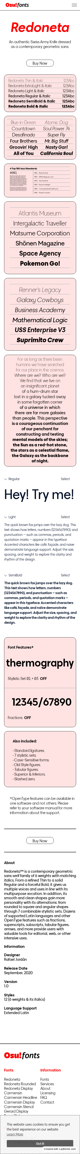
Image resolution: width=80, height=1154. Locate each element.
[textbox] (41, 494)
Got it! (40, 1143)
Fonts (44, 1079)
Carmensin (13, 1092)
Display (18, 1088)
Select (65, 479)
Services (47, 1083)
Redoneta (12, 1079)
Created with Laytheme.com (60, 1149)
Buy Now (40, 62)
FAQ (43, 1097)
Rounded (20, 1083)
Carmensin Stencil (18, 1106)
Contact (47, 1102)
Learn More (15, 1134)
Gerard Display (16, 1111)
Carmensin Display (19, 1102)
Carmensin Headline (20, 1097)
